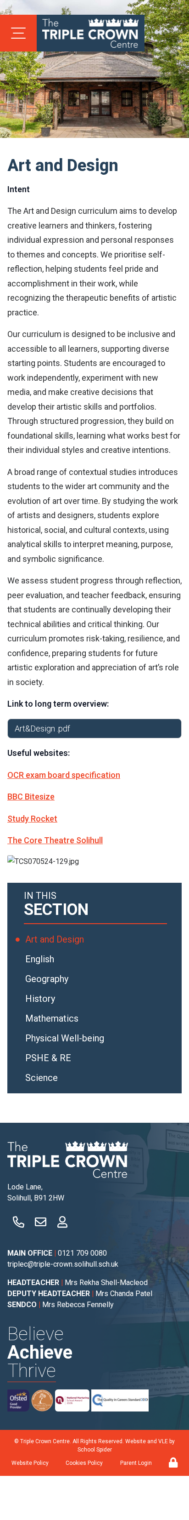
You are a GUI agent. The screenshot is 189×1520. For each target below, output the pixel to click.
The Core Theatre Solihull (55, 840)
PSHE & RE (49, 1057)
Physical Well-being (66, 1038)
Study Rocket (32, 818)
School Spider (95, 1449)
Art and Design (56, 939)
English (41, 959)
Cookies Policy (84, 1463)
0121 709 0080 (82, 1253)
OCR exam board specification (63, 775)
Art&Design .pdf (42, 728)
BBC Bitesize (31, 796)
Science (43, 1077)
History (41, 998)
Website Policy (30, 1463)
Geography (48, 978)
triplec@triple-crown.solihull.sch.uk (62, 1264)
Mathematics (53, 1018)
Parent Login (136, 1463)
